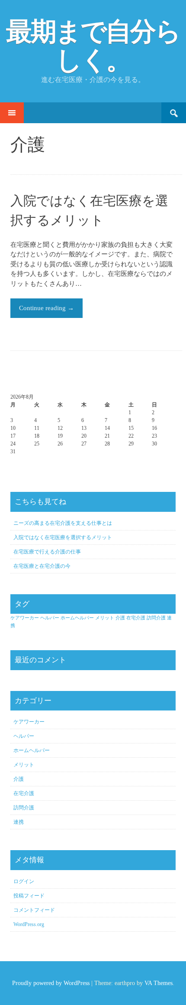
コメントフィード (34, 910)
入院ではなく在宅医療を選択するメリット (62, 537)
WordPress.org (28, 924)
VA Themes (158, 983)
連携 (18, 822)
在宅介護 (135, 617)
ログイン (23, 881)
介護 (120, 617)
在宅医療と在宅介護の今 (42, 566)
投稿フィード (29, 896)
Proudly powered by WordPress (51, 983)
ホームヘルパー (77, 617)
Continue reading (46, 307)
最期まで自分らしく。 (93, 46)
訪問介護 (156, 617)
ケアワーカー (24, 617)
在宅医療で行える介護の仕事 (47, 552)
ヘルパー (49, 617)
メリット (104, 617)
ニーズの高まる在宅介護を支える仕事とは (62, 523)
